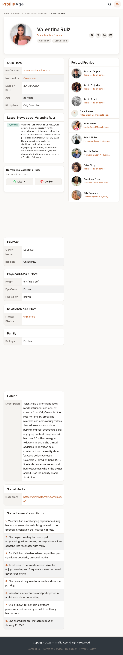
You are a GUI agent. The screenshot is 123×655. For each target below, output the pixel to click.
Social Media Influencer (35, 13)
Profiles (17, 13)
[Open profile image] (21, 34)
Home (6, 13)
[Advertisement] (34, 214)
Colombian (29, 78)
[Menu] (117, 4)
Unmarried (29, 316)
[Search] (109, 4)
